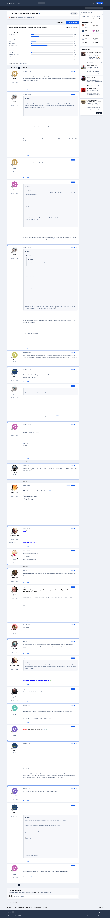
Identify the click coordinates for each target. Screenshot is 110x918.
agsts (14, 594)
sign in (12, 63)
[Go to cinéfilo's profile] (15, 372)
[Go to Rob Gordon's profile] (15, 573)
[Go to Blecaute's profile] (15, 644)
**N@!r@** (14, 78)
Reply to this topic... (19, 896)
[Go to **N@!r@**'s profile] (15, 74)
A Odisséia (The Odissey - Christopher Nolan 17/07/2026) (94, 100)
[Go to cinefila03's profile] (15, 468)
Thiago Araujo (14, 17)
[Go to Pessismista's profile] (15, 627)
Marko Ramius (14, 873)
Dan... (14, 359)
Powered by (97, 915)
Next (24, 67)
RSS (20, 915)
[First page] (9, 68)
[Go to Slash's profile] (15, 97)
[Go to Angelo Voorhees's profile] (15, 531)
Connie (14, 189)
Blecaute (14, 648)
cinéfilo (14, 376)
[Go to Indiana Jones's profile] (15, 691)
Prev (12, 67)
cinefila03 (14, 472)
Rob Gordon (15, 577)
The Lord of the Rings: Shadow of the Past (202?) (94, 53)
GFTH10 (14, 734)
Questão (88, 73)
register (17, 63)
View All (98, 113)
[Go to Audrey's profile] (15, 708)
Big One (88, 62)
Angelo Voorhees (14, 535)
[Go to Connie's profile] (15, 184)
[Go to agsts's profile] (15, 589)
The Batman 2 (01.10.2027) (93, 88)
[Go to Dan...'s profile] (15, 355)
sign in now (36, 892)
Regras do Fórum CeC (87, 12)
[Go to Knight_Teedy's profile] (15, 553)
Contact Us (10, 915)
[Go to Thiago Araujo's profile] (9, 17)
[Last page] (26, 68)
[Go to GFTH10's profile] (15, 729)
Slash (14, 101)
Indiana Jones (14, 696)
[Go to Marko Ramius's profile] (15, 868)
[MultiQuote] (23, 90)
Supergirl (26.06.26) (91, 77)
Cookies (15, 915)
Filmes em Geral (30, 17)
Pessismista (15, 631)
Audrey (14, 712)
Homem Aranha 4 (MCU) (92, 65)
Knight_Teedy (14, 558)
